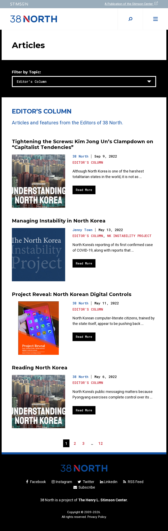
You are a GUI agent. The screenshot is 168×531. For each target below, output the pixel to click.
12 (101, 444)
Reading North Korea (39, 368)
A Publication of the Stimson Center (129, 4)
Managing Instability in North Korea (59, 221)
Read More (84, 190)
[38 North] (84, 468)
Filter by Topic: (26, 72)
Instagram (64, 482)
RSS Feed (135, 482)
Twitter (88, 482)
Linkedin (110, 482)
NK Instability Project (129, 236)
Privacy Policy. (97, 517)
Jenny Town (82, 230)
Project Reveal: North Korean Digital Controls (71, 294)
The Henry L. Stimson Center (102, 500)
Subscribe (86, 487)
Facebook (37, 482)
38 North (80, 156)
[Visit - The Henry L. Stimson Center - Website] (44, 4)
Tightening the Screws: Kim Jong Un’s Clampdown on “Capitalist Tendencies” (82, 144)
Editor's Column (88, 162)
